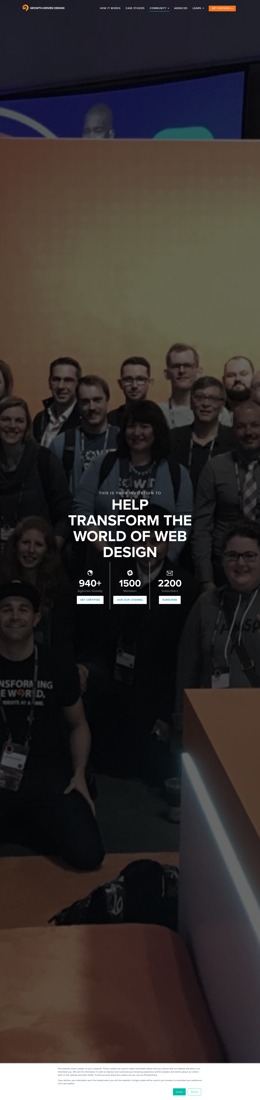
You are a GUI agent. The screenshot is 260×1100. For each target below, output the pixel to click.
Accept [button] (179, 1092)
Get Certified (90, 599)
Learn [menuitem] (197, 8)
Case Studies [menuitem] (135, 8)
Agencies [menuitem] (180, 8)
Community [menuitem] (158, 8)
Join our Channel (130, 599)
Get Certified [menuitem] (221, 8)
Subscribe (169, 599)
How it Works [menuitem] (110, 8)
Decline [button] (194, 1092)
